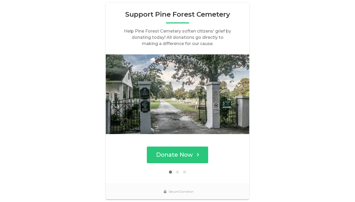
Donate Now (174, 154)
